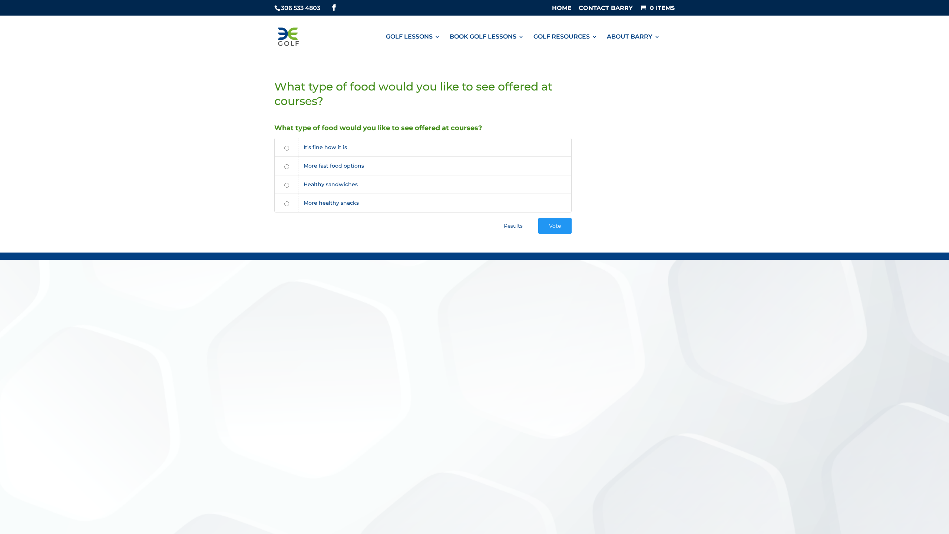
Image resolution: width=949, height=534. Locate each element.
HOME (562, 8)
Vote (555, 225)
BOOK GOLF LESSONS (483, 37)
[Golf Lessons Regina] (288, 36)
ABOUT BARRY (629, 37)
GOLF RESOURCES (561, 37)
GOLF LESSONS (409, 37)
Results (513, 225)
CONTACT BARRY (606, 8)
